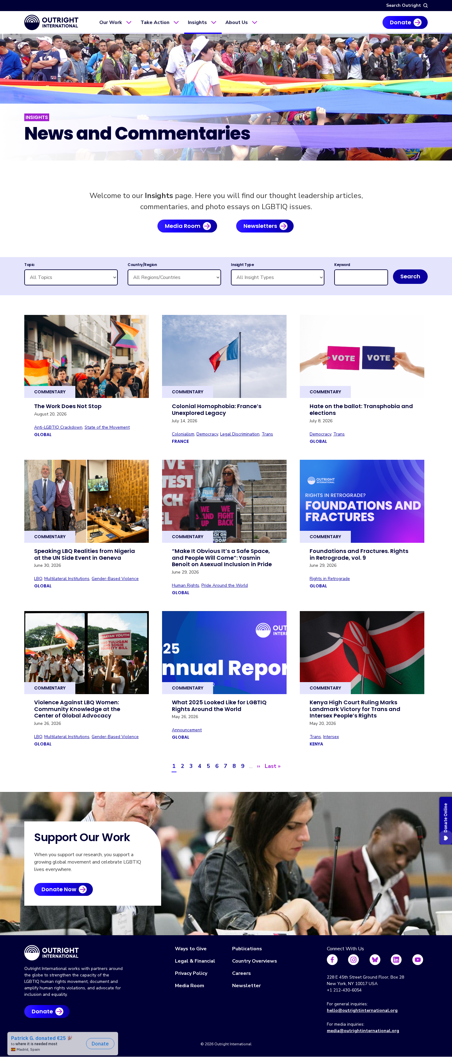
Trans (267, 434)
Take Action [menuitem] (155, 22)
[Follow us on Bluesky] (375, 959)
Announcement (187, 730)
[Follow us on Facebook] (332, 959)
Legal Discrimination (240, 434)
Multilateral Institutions (66, 579)
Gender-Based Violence (115, 579)
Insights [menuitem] (197, 22)
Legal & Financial (195, 961)
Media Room (182, 226)
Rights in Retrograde (330, 579)
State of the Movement (107, 427)
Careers (241, 973)
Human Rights (185, 585)
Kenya (316, 744)
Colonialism (183, 434)
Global (43, 434)
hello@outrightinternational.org (362, 1010)
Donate (400, 22)
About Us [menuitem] (236, 22)
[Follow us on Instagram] (353, 959)
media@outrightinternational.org (363, 1031)
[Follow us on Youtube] (417, 959)
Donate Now (59, 889)
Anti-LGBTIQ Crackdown (58, 427)
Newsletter (246, 985)
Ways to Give (191, 948)
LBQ (38, 579)
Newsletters (260, 226)
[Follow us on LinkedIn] (396, 959)
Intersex (331, 737)
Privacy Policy (191, 973)
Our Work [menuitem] (110, 22)
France (180, 441)
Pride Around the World (224, 585)
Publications (247, 948)
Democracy (207, 434)
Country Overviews (254, 961)
